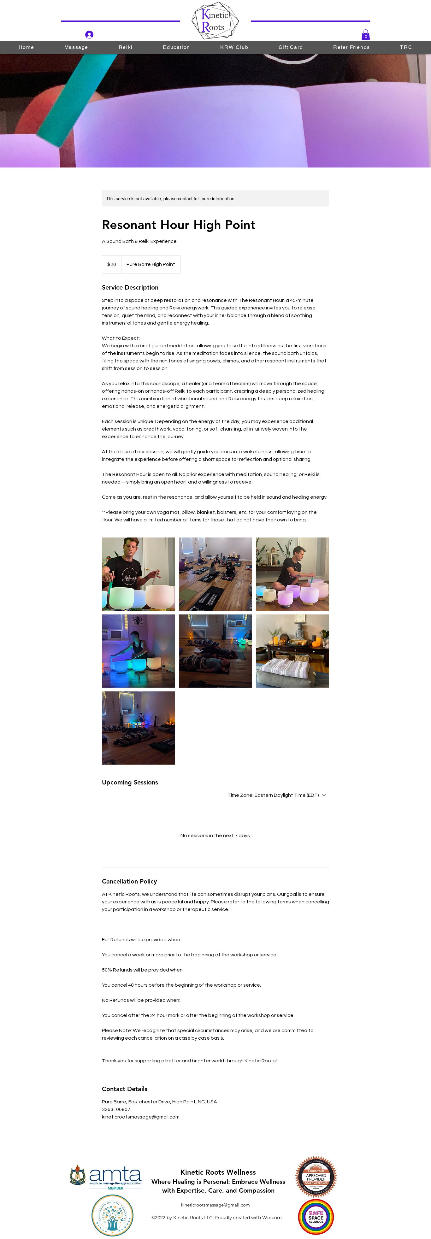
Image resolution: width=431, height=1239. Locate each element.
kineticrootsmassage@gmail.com (215, 1205)
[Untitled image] (138, 574)
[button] (365, 34)
